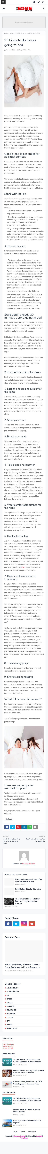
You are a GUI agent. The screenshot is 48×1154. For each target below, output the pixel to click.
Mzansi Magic (12, 988)
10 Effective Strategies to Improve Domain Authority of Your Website (27, 1060)
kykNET (10, 1025)
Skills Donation (8, 1044)
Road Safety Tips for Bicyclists (28, 889)
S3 (8, 995)
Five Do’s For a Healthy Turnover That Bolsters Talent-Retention (28, 1072)
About (23, 1132)
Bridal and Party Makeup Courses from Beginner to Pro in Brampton (22, 966)
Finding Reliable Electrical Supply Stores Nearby (26, 1110)
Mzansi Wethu (13, 992)
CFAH (22, 567)
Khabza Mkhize (11, 50)
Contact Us (32, 1132)
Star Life (10, 1006)
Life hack (13, 33)
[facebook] (34, 2)
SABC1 (9, 999)
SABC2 (9, 1003)
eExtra (10, 1017)
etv (8, 1021)
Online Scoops (7, 1046)
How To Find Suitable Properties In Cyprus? (27, 1121)
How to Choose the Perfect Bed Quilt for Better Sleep (28, 880)
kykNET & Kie (12, 1028)
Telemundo (11, 1010)
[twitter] (38, 2)
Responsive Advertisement (24, 22)
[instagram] (43, 2)
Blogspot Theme (19, 1136)
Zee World (11, 1014)
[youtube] (32, 923)
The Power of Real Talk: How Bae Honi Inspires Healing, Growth (27, 901)
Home (6, 33)
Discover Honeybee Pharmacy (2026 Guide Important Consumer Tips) (27, 1083)
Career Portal (7, 1048)
